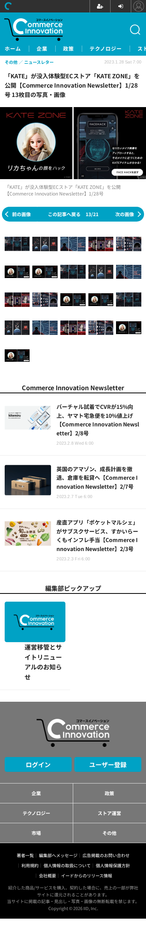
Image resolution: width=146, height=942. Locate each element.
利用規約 (30, 825)
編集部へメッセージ (58, 815)
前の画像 (21, 214)
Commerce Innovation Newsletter (73, 387)
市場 (36, 792)
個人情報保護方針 (113, 825)
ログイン (38, 724)
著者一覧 (25, 815)
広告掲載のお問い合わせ (106, 815)
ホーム (13, 49)
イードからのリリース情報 (86, 835)
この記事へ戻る (73, 214)
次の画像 (124, 214)
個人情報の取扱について (67, 825)
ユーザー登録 (108, 724)
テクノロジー (106, 49)
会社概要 (47, 835)
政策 (68, 49)
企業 (42, 49)
